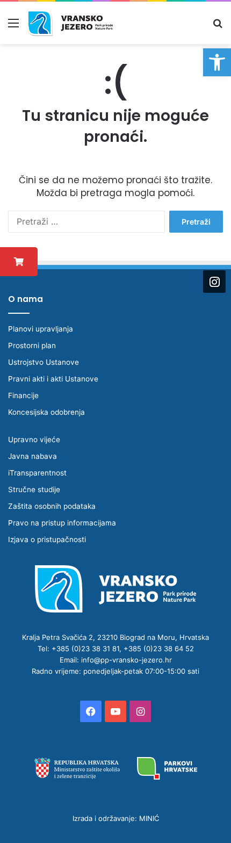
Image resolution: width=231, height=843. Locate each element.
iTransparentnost (37, 473)
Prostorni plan (32, 345)
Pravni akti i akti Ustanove (53, 378)
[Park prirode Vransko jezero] (70, 23)
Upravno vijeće (34, 439)
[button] (217, 62)
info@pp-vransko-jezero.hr (126, 659)
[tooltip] (19, 261)
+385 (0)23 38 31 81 (85, 648)
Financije (23, 395)
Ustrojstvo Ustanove (43, 362)
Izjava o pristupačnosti (47, 539)
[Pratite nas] (214, 281)
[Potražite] (217, 27)
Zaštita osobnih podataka (52, 506)
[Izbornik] (13, 27)
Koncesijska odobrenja (46, 412)
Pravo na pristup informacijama (62, 522)
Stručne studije (34, 489)
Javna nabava (32, 456)
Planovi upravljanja (40, 329)
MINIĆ (149, 818)
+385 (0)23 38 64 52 (159, 648)
